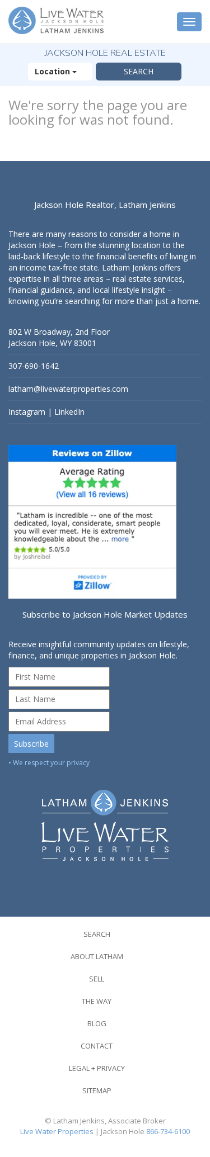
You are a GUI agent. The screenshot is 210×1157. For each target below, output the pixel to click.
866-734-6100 (168, 1131)
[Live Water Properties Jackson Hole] (105, 817)
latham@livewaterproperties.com (68, 388)
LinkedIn (69, 411)
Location (53, 71)
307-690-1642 (33, 366)
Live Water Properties (57, 1131)
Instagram (26, 411)
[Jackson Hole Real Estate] (57, 21)
